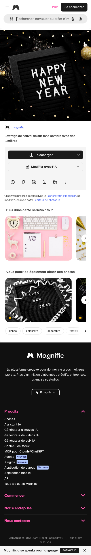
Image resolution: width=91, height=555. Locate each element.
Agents (15, 457)
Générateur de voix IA (19, 441)
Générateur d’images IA (21, 430)
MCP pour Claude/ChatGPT (24, 451)
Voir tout (46, 210)
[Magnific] (45, 356)
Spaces (9, 419)
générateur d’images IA (62, 196)
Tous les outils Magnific (21, 484)
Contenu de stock (17, 446)
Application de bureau (26, 468)
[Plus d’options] (65, 182)
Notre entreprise (18, 508)
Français (45, 392)
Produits (11, 411)
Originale (29, 38)
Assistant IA (12, 424)
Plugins (15, 462)
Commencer (14, 495)
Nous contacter (17, 520)
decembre (53, 331)
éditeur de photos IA (47, 200)
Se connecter (74, 7)
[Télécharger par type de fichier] (78, 155)
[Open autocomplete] (10, 19)
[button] (46, 392)
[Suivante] (85, 238)
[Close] (84, 550)
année (13, 331)
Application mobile (17, 473)
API (6, 478)
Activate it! (69, 550)
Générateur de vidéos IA (21, 435)
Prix (55, 7)
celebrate (32, 331)
